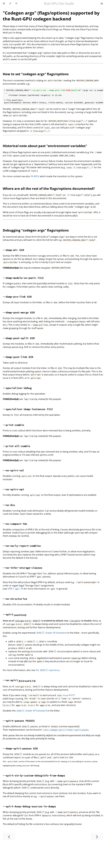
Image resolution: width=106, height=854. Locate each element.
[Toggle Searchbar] (16, 3)
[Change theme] (10, 3)
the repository (47, 670)
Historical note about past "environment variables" (45, 146)
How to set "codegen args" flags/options (36, 74)
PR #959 (34, 176)
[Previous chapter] (9, 836)
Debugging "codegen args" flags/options (36, 230)
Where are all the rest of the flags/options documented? (49, 188)
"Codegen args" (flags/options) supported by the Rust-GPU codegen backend (51, 16)
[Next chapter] (97, 836)
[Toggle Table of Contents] (4, 3)
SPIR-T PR (15, 588)
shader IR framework (52, 632)
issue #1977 (66, 695)
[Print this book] (102, 3)
